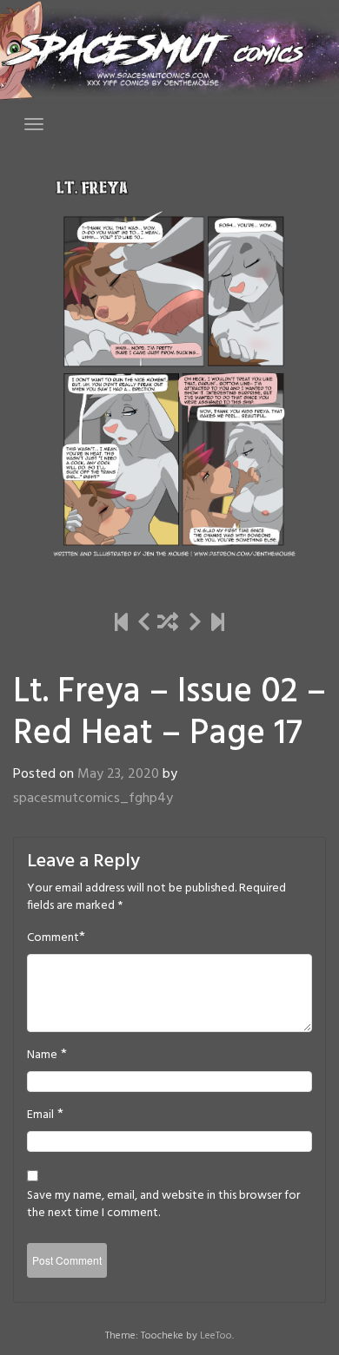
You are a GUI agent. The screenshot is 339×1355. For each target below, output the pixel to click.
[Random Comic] (167, 624)
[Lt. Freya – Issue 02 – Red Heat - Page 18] (195, 624)
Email (40, 1115)
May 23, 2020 (118, 774)
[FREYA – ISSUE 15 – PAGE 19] (218, 624)
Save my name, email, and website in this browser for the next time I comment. (163, 1204)
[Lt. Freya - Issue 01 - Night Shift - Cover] (121, 624)
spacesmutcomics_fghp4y (93, 798)
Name (42, 1055)
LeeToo (216, 1336)
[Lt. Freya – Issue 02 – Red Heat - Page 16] (143, 624)
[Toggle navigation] (34, 124)
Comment (53, 938)
